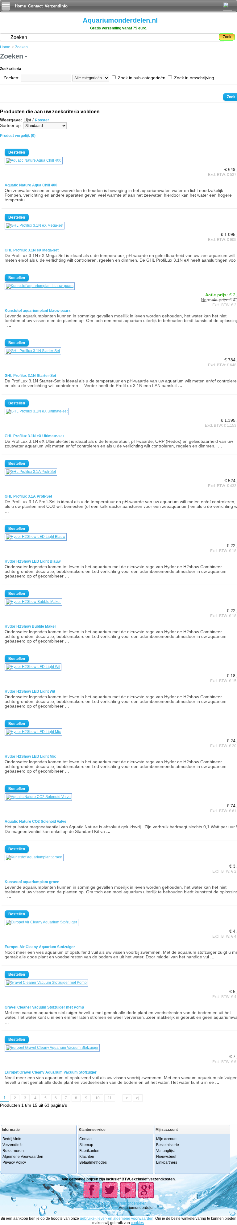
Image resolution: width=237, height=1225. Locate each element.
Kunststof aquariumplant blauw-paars (38, 310)
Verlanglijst (165, 1151)
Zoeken (21, 47)
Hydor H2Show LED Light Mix (30, 756)
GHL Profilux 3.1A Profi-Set (28, 496)
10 (97, 1098)
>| (137, 1098)
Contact (35, 6)
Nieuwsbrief (166, 1156)
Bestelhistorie (167, 1145)
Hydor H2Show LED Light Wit (30, 691)
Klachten (86, 1156)
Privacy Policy (14, 1162)
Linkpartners (166, 1162)
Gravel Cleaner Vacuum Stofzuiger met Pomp (44, 1007)
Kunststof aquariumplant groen (32, 882)
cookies (137, 1223)
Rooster (42, 120)
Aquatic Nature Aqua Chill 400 (31, 185)
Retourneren (13, 1151)
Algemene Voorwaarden (22, 1156)
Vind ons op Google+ (100, 1207)
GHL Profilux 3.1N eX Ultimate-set (34, 436)
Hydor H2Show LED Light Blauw (32, 561)
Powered (98, 1203)
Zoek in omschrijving (194, 77)
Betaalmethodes (93, 1162)
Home (20, 6)
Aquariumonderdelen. (129, 1203)
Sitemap (86, 1145)
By (108, 1203)
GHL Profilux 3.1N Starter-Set (30, 375)
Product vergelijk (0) (17, 135)
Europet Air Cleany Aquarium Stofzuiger (40, 947)
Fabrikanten (89, 1151)
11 (110, 1098)
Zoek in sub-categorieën (141, 77)
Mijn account (166, 1139)
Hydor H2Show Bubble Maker (30, 626)
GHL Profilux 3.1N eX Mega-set (32, 250)
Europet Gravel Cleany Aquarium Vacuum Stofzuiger (51, 1072)
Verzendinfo (56, 6)
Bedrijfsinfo (11, 1139)
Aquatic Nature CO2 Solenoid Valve (35, 821)
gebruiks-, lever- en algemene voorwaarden (116, 1218)
